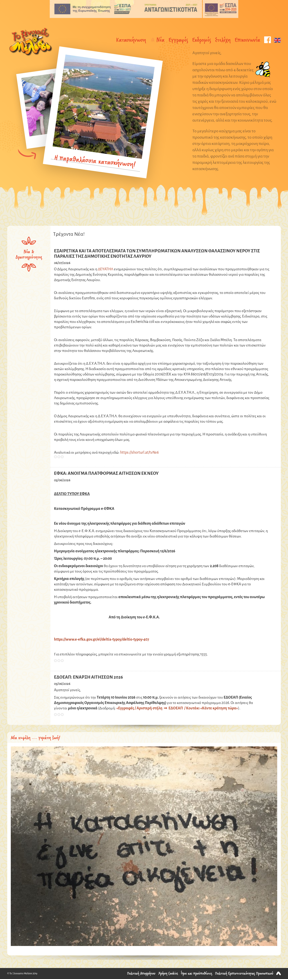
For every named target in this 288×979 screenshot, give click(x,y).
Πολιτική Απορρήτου (141, 973)
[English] (277, 39)
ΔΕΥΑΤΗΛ (105, 269)
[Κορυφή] (278, 973)
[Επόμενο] (27, 154)
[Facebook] (267, 39)
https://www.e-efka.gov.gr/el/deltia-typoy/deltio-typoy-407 (101, 640)
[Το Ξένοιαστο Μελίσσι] (30, 42)
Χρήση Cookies (168, 973)
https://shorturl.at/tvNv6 (139, 453)
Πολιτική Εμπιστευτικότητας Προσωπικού (244, 973)
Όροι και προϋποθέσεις (196, 973)
